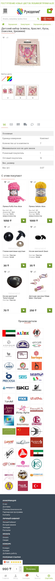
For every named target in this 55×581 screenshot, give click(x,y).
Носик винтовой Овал (38, 251)
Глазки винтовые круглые (14, 251)
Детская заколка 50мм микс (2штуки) (39, 297)
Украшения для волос (42, 24)
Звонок (37, 578)
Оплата (5, 537)
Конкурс (6, 548)
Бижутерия (25, 24)
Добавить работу (10, 553)
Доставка (6, 507)
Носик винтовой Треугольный (10, 297)
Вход (15, 578)
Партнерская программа (13, 512)
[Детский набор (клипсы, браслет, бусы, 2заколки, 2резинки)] (27, 52)
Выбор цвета (6, 74)
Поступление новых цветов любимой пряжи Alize (27, 3)
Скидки (5, 540)
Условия (6, 551)
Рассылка (6, 530)
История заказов (9, 525)
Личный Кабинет (9, 522)
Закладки (6, 527)
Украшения (12, 24)
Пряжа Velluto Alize (37, 206)
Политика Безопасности (12, 509)
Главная (5, 578)
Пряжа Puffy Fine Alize (12, 206)
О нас (5, 504)
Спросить (49, 578)
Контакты (6, 515)
